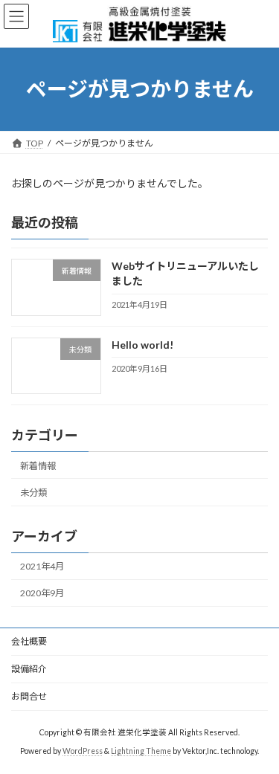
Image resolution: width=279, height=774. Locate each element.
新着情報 (38, 465)
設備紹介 (29, 668)
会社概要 (29, 641)
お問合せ (29, 696)
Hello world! (142, 344)
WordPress (82, 750)
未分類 (33, 492)
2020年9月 (42, 593)
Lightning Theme (141, 750)
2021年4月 (42, 566)
